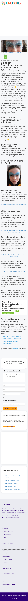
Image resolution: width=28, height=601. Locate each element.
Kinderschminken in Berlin (8, 573)
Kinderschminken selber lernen (12, 339)
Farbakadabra (15, 348)
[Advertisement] (14, 21)
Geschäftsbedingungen (8, 531)
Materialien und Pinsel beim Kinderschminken (11, 342)
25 (2, 57)
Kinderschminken (6, 548)
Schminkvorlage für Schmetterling (12, 489)
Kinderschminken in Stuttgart (9, 584)
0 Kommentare (19, 52)
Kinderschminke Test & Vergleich (12, 480)
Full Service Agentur (7, 559)
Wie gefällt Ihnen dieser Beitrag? (10, 400)
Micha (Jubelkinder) (9, 52)
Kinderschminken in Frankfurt (9, 576)
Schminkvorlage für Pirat (10, 486)
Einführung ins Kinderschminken (12, 336)
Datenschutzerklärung (7, 534)
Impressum (5, 528)
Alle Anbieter (6, 562)
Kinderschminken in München (9, 581)
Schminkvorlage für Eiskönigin (11, 483)
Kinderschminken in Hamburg (9, 578)
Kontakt (4, 537)
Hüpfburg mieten (6, 553)
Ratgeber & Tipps (7, 54)
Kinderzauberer (6, 556)
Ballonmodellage (6, 551)
